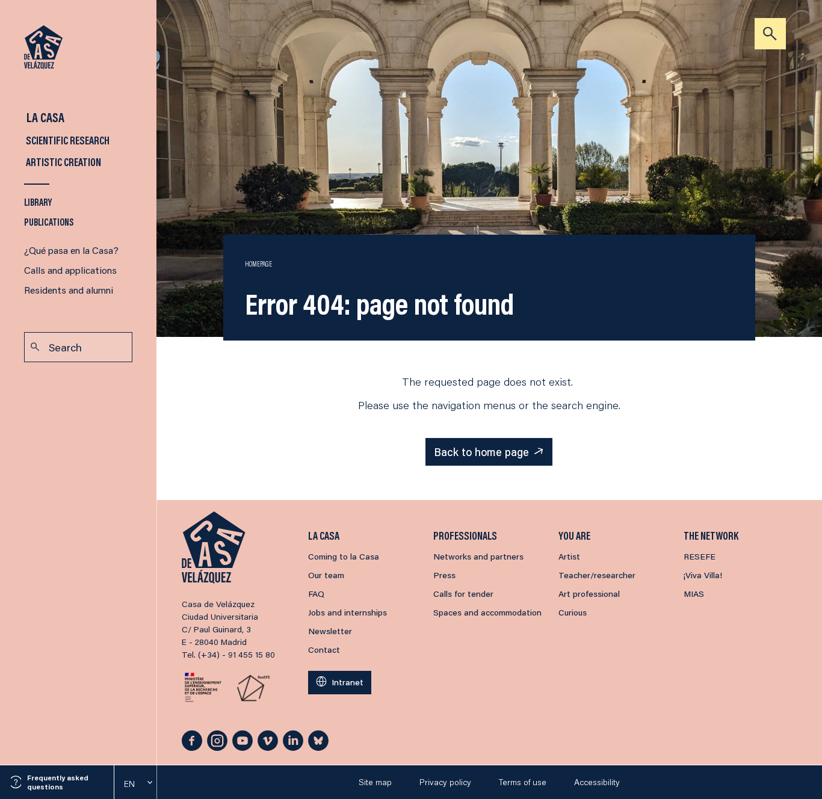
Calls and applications (70, 270)
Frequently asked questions (57, 782)
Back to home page (481, 452)
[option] (135, 784)
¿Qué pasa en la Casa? (71, 250)
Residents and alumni (68, 289)
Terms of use (522, 782)
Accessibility (597, 782)
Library (38, 202)
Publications (49, 221)
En (129, 784)
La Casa (44, 117)
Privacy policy (445, 782)
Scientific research (67, 140)
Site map (375, 782)
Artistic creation (62, 162)
